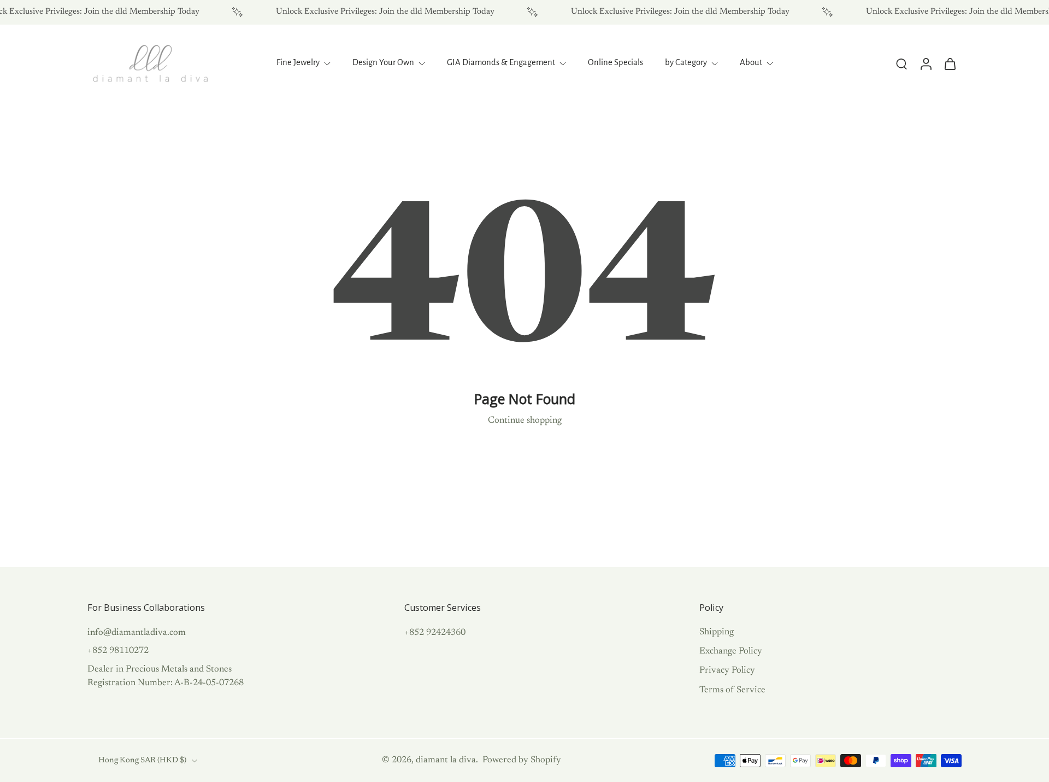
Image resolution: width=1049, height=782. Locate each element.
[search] (901, 63)
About (751, 62)
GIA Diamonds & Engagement (501, 62)
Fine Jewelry (298, 62)
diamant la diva (446, 760)
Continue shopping (525, 420)
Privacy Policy (727, 670)
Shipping (716, 632)
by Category (686, 62)
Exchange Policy (730, 651)
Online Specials (615, 62)
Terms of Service (732, 689)
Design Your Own (383, 62)
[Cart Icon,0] (950, 63)
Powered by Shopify (521, 760)
